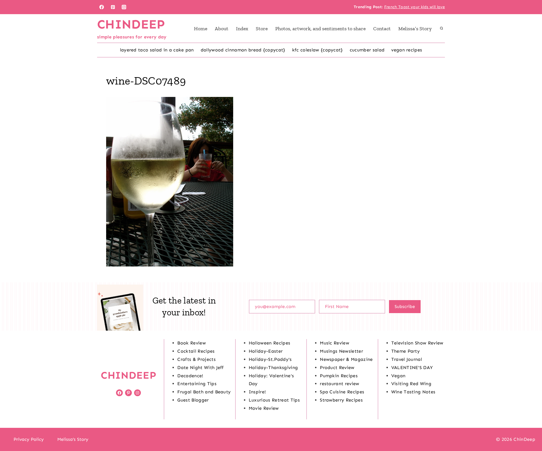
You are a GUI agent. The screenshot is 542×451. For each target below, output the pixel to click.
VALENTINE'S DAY (412, 367)
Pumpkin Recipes (339, 375)
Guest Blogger (193, 400)
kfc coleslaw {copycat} (317, 50)
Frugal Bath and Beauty (204, 391)
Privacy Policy (29, 439)
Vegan (398, 375)
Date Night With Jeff (200, 367)
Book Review (191, 343)
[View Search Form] (441, 28)
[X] (271, 439)
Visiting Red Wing (411, 383)
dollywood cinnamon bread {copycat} (243, 50)
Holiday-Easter (266, 351)
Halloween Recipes (269, 343)
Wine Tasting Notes (413, 391)
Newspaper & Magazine (346, 359)
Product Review (337, 367)
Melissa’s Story (415, 28)
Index (242, 28)
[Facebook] (101, 7)
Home (200, 28)
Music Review (334, 343)
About (221, 28)
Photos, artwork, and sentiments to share (320, 28)
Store (262, 28)
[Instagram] (123, 7)
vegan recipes (406, 50)
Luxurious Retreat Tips (274, 400)
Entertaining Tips (196, 383)
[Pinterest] (112, 7)
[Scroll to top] (529, 429)
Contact (382, 28)
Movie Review (264, 408)
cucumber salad (367, 50)
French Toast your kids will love (414, 7)
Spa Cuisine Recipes (342, 391)
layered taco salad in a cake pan (157, 50)
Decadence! (190, 375)
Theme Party (405, 351)
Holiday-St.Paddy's (270, 359)
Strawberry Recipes (341, 400)
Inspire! (257, 391)
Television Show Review (417, 343)
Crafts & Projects (196, 359)
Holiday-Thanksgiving (273, 367)
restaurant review (339, 383)
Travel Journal (406, 359)
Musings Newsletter (341, 351)
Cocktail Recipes (196, 351)
